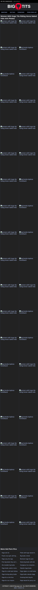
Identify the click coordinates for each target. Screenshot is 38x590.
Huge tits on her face (8, 577)
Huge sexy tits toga (7, 559)
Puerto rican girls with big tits (10, 556)
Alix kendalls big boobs (8, 565)
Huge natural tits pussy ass (28, 580)
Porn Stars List (32, 12)
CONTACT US (21, 587)
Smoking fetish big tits (26, 577)
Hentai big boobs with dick (27, 562)
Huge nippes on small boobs (28, 571)
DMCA (15, 587)
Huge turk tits (5, 552)
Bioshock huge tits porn (26, 559)
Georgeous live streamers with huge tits (28, 565)
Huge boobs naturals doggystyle (28, 574)
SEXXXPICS (16, 1)
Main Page (4, 12)
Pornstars (21, 12)
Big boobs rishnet (25, 556)
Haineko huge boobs (26, 568)
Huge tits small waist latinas (10, 571)
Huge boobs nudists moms (9, 568)
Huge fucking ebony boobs (9, 574)
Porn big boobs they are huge (10, 562)
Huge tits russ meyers (8, 580)
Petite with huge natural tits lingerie (28, 552)
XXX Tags (12, 12)
